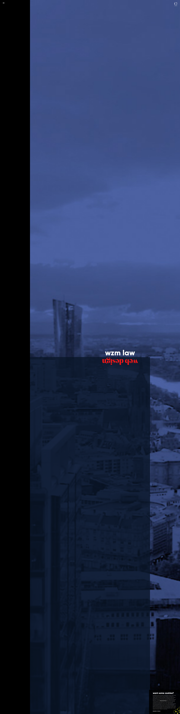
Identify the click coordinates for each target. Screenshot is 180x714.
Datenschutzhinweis (163, 700)
